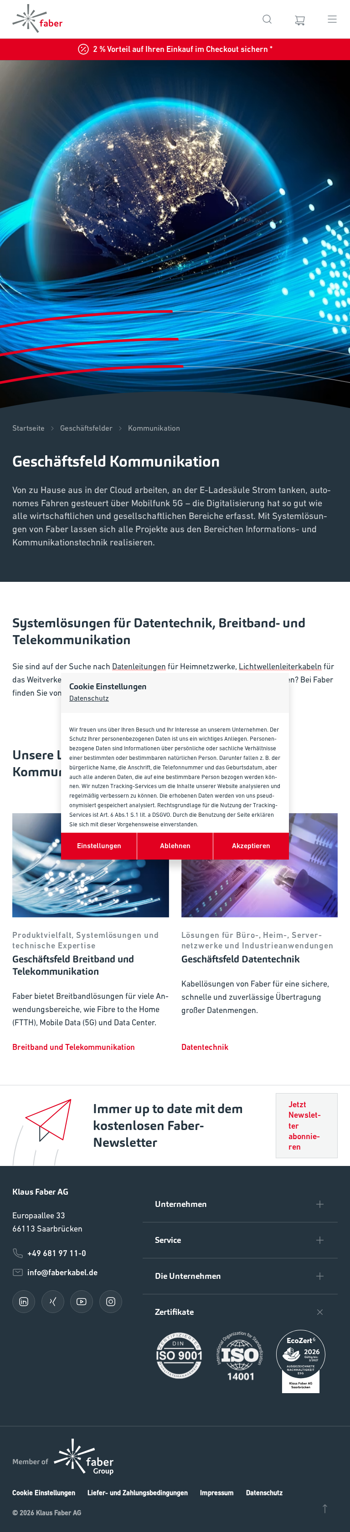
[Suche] (267, 19)
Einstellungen (99, 845)
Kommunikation (154, 428)
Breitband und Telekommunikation (73, 1047)
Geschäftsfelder (86, 428)
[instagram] (110, 1301)
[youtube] (81, 1301)
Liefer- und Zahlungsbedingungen (138, 1492)
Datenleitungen (139, 666)
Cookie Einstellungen (43, 1492)
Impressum (217, 1492)
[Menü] (332, 19)
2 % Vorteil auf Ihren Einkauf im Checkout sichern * (183, 49)
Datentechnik (204, 1047)
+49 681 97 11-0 (56, 1253)
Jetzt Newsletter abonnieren (304, 1125)
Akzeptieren (251, 845)
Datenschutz (89, 698)
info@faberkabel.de (62, 1272)
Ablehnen (175, 845)
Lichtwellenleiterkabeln (280, 666)
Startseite (28, 428)
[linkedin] (23, 1301)
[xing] (52, 1301)
